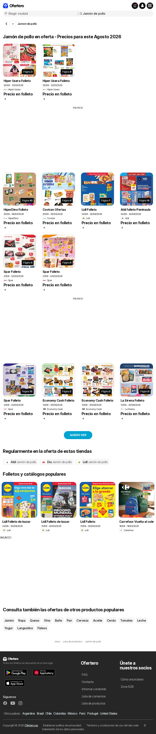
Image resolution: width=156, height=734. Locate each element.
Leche (141, 620)
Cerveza (82, 620)
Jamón (9, 620)
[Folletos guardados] (135, 5)
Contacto (88, 682)
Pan (69, 620)
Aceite (97, 620)
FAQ (84, 674)
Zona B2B (127, 686)
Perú (82, 713)
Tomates (126, 620)
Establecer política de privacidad (62, 725)
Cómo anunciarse (132, 679)
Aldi (23, 462)
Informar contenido (94, 689)
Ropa (21, 620)
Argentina (28, 713)
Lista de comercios (94, 696)
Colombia (59, 713)
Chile (48, 713)
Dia (59, 462)
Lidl (95, 462)
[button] (142, 5)
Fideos (42, 628)
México (72, 713)
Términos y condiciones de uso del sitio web (112, 725)
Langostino (25, 628)
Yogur (8, 628)
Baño (58, 620)
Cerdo (111, 620)
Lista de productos (93, 703)
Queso (34, 620)
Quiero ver (78, 435)
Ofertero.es (31, 725)
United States (108, 713)
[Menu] (150, 5)
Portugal (92, 713)
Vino (47, 620)
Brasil (40, 713)
